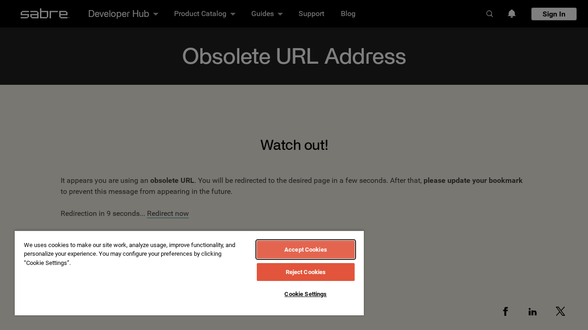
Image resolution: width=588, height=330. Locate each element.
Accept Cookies (305, 249)
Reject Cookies (306, 272)
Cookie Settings (305, 294)
